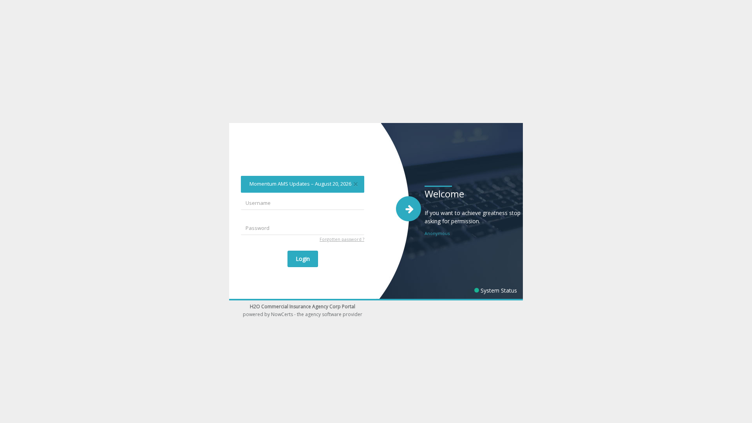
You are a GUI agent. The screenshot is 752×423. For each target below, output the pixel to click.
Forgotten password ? (342, 239)
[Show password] (356, 228)
